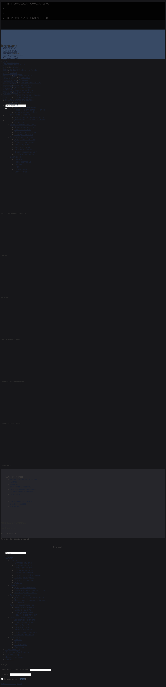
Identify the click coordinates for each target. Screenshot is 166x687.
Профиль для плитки (10, 93)
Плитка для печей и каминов (13, 55)
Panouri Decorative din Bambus (24, 70)
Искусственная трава (10, 85)
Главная (6, 53)
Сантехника (7, 94)
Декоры (5, 59)
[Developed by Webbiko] (65, 547)
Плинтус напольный (10, 78)
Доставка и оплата (14, 657)
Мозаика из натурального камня (14, 64)
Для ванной (24, 77)
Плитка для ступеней (10, 58)
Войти (23, 679)
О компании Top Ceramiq (21, 501)
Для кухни (23, 80)
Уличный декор (8, 86)
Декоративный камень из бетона (29, 120)
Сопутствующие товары (11, 82)
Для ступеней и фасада (30, 82)
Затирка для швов (9, 89)
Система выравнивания (11, 91)
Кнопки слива (20, 172)
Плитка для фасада (23, 92)
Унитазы (6, 96)
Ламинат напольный (10, 75)
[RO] (7, 113)
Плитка (13, 72)
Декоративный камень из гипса (29, 117)
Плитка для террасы (10, 56)
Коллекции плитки (23, 75)
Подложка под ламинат (11, 80)
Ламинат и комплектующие (23, 124)
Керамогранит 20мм (10, 52)
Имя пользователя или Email (15, 669)
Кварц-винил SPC (9, 77)
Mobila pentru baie (22, 162)
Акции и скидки (11, 101)
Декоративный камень (20, 115)
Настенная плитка (9, 48)
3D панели (6, 72)
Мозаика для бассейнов (11, 66)
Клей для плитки (9, 88)
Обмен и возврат (18, 504)
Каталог (9, 558)
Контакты (9, 103)
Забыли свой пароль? (11, 683)
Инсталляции (7, 99)
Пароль (5, 674)
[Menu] (6, 41)
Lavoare (18, 159)
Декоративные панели (10, 83)
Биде (5, 97)
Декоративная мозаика (11, 63)
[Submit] (6, 108)
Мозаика (6, 61)
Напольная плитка (9, 50)
